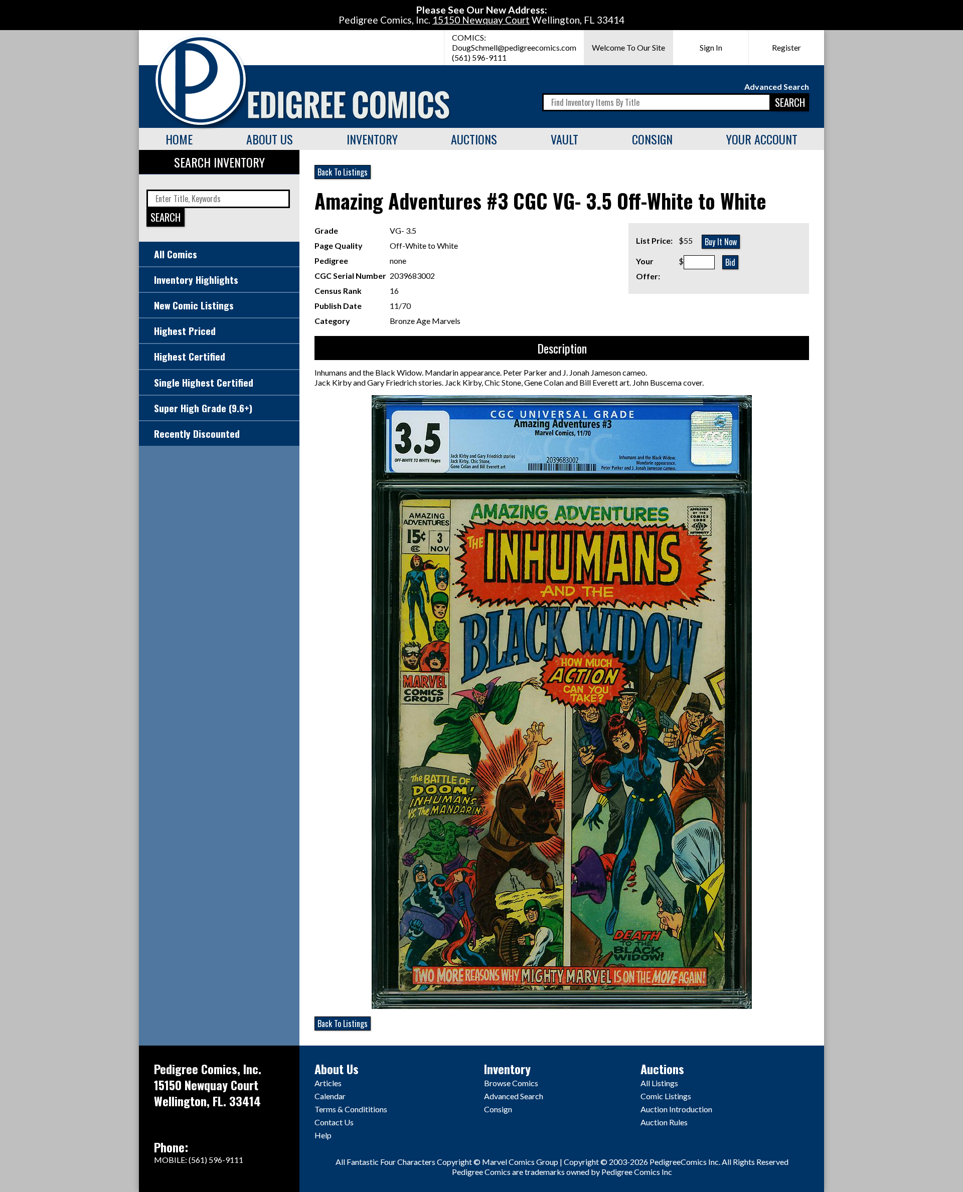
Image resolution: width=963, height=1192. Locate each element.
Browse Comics (511, 1083)
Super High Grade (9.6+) (203, 408)
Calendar (330, 1096)
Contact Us (334, 1122)
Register (786, 47)
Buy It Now (721, 242)
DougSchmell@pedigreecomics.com (514, 47)
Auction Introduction (676, 1109)
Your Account (761, 139)
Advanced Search (776, 86)
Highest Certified (189, 356)
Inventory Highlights (196, 279)
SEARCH (790, 102)
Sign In (711, 47)
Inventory (372, 139)
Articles (328, 1083)
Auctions (474, 139)
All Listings (659, 1083)
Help (323, 1135)
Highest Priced (185, 330)
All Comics (175, 254)
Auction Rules (664, 1122)
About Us (269, 139)
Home (179, 139)
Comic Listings (665, 1096)
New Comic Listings (194, 305)
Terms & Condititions (350, 1109)
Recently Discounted (197, 433)
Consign (652, 139)
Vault (564, 139)
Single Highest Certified (203, 382)
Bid (730, 262)
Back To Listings (342, 172)
